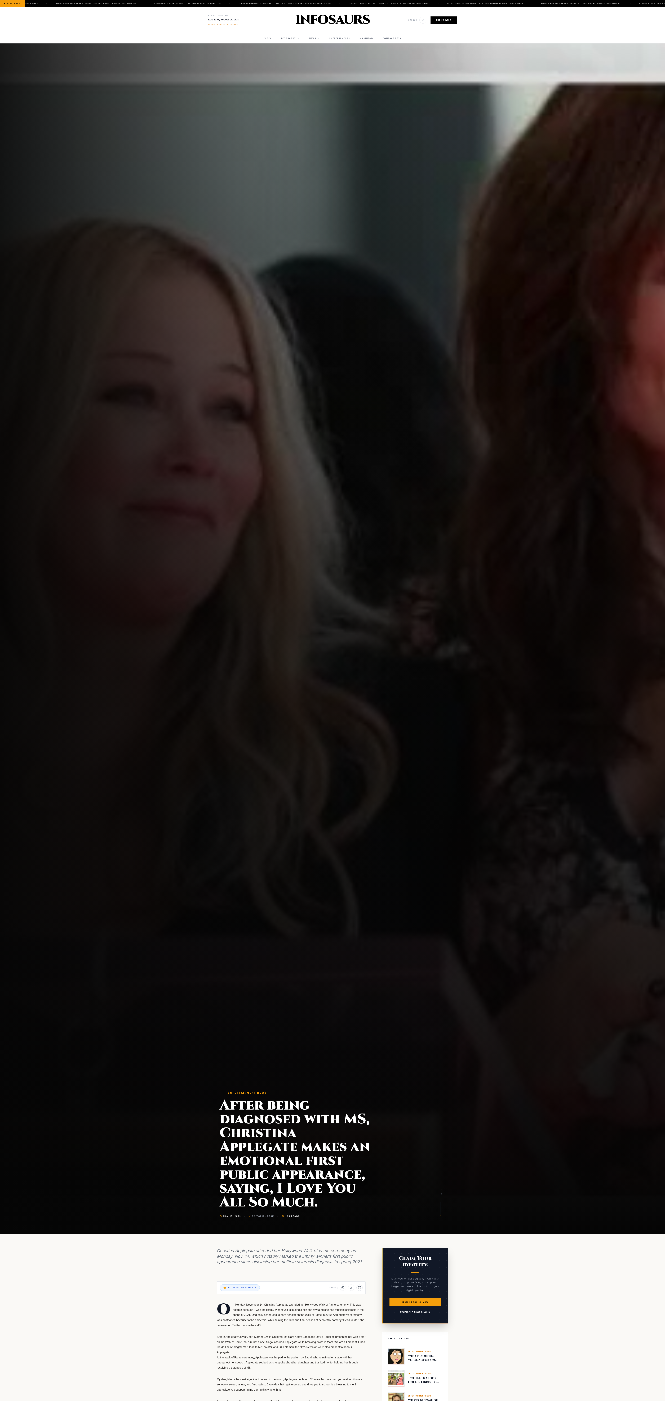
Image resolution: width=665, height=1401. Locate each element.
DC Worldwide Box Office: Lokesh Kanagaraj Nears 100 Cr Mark (94, 3)
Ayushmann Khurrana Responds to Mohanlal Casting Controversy (190, 3)
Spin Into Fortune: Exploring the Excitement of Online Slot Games (483, 3)
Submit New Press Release (415, 1312)
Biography (288, 38)
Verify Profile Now (415, 1302)
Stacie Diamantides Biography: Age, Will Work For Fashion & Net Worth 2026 (378, 3)
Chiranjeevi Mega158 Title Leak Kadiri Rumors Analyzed (281, 3)
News (312, 38)
